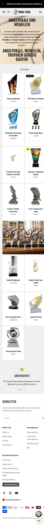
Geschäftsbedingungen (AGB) (11, 474)
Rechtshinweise (8, 480)
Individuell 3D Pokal (13, 351)
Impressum (6, 460)
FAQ (28, 448)
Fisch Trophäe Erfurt (13, 317)
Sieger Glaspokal (13, 99)
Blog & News (7, 436)
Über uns (5, 432)
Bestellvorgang (32, 443)
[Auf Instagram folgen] (10, 493)
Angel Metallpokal (13, 280)
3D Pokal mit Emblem (36, 99)
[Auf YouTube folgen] (16, 493)
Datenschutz (7, 464)
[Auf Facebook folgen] (4, 493)
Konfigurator (7, 445)
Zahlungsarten (32, 432)
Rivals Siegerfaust (36, 133)
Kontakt (5, 441)
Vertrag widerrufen (10, 485)
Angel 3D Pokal (35, 317)
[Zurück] (2, 4)
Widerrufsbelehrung (10, 468)
